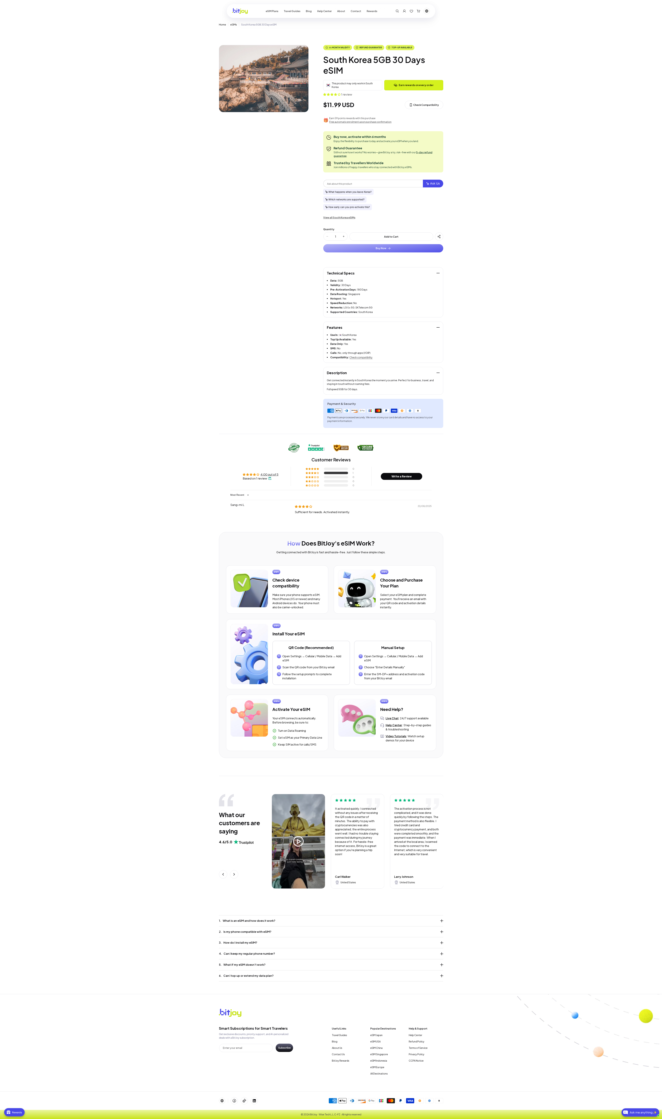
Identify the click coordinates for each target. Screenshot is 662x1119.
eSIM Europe (377, 1067)
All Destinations (379, 1073)
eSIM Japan (376, 1035)
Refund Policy (416, 1041)
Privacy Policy (416, 1054)
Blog (334, 1041)
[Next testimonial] (234, 874)
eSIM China (376, 1047)
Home (222, 24)
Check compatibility (361, 357)
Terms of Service (418, 1047)
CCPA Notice (416, 1060)
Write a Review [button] (402, 476)
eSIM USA (375, 1041)
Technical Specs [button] (341, 273)
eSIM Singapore (379, 1054)
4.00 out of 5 (269, 474)
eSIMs (233, 24)
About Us (337, 1047)
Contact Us (338, 1054)
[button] (397, 11)
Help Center (415, 1035)
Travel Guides (339, 1035)
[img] (303, 506)
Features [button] (334, 327)
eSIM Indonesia (378, 1060)
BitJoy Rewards (340, 1060)
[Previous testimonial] (223, 874)
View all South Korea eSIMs (339, 217)
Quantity (328, 229)
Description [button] (337, 373)
